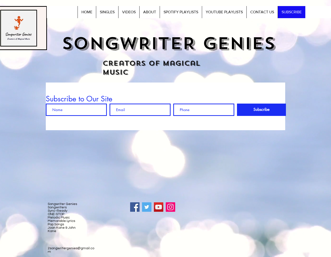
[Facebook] (135, 207)
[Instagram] (170, 207)
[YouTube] (158, 207)
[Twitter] (146, 207)
